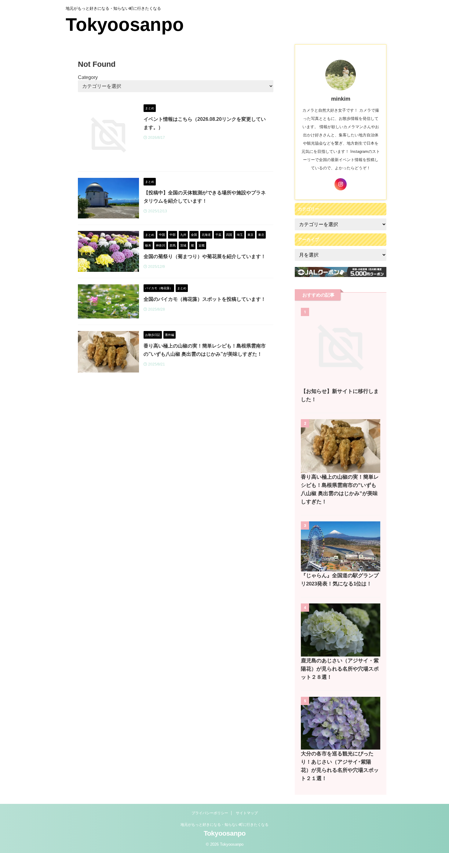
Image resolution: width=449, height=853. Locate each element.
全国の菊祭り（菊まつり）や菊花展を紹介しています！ (205, 256)
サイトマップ (247, 813)
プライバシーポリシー (210, 813)
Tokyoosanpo (125, 24)
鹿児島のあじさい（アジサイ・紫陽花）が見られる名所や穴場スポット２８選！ (340, 669)
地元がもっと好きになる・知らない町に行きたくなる (224, 824)
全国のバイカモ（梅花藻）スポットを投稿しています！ (205, 299)
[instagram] (340, 184)
